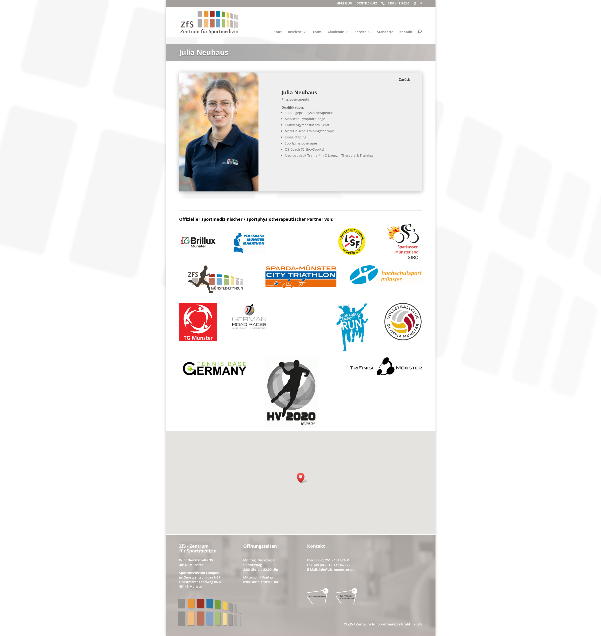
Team (316, 32)
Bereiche (295, 32)
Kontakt (405, 32)
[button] (302, 478)
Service (360, 32)
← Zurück (402, 79)
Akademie (335, 32)
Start (278, 32)
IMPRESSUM (343, 3)
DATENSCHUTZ (367, 3)
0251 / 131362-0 (398, 3)
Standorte (385, 32)
